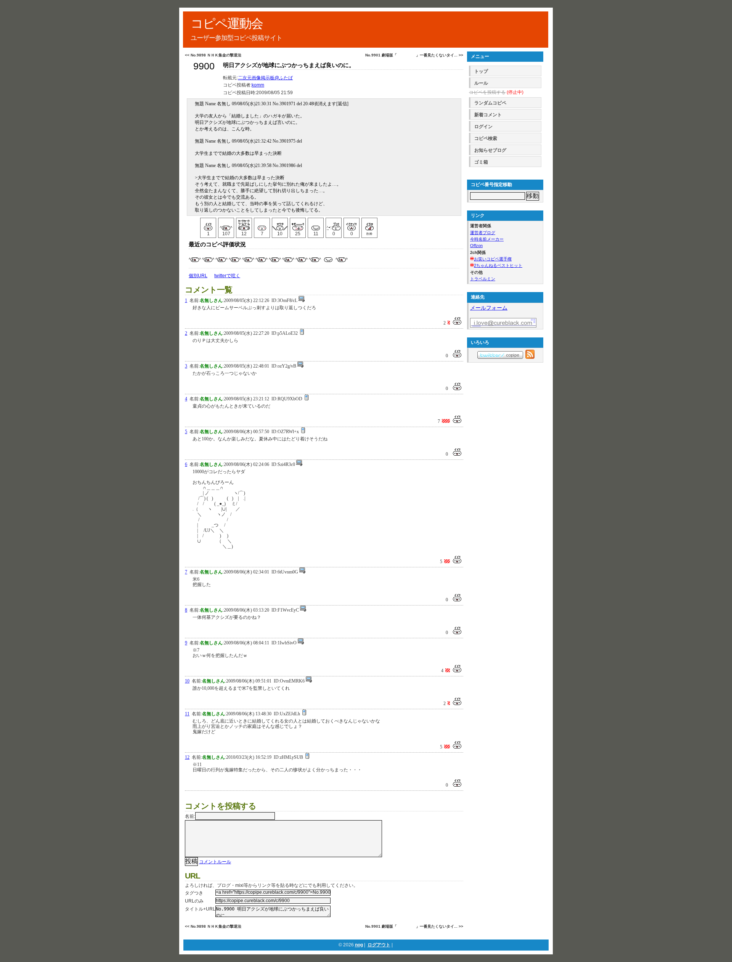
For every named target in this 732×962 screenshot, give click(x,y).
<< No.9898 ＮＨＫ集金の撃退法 (213, 55)
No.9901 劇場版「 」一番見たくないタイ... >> (414, 55)
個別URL (198, 275)
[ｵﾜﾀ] (279, 224)
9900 (204, 66)
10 (187, 681)
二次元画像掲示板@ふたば (265, 77)
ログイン (483, 126)
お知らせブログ (490, 150)
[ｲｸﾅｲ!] (351, 224)
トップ (481, 71)
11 (187, 713)
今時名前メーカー (487, 239)
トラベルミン (482, 278)
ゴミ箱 (481, 162)
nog (359, 945)
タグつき (194, 893)
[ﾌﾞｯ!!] (333, 224)
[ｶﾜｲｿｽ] (315, 224)
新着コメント (488, 114)
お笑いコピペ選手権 (493, 259)
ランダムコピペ (490, 103)
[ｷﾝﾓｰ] (297, 224)
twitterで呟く (227, 275)
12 (187, 757)
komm (258, 85)
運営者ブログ (482, 232)
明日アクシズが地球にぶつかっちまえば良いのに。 (289, 65)
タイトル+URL (200, 909)
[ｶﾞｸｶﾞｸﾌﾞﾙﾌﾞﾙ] (244, 224)
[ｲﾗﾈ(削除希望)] (369, 224)
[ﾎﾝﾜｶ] (262, 224)
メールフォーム (488, 308)
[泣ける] (226, 224)
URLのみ (194, 901)
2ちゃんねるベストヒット (498, 265)
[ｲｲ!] (208, 224)
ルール (481, 83)
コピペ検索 (485, 138)
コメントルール (215, 861)
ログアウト (379, 945)
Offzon (476, 245)
